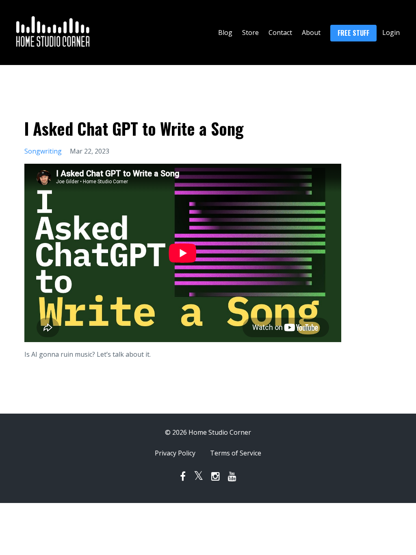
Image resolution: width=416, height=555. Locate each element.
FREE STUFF (353, 33)
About (311, 32)
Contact (280, 32)
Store (250, 32)
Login (391, 32)
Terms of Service (235, 453)
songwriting (43, 151)
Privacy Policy (175, 453)
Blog (225, 32)
